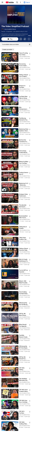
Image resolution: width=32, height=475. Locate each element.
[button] (16, 15)
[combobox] (7, 49)
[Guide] (2, 2)
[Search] (17, 2)
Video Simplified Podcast (10, 29)
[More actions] (29, 39)
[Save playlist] (20, 39)
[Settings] (20, 2)
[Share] (25, 39)
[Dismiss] (29, 44)
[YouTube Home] (9, 2)
